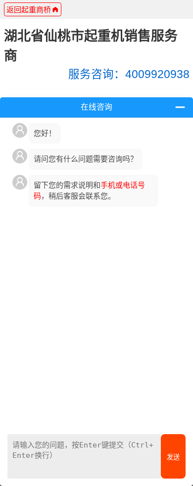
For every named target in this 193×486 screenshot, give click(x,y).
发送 (173, 457)
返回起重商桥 (28, 9)
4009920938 (129, 74)
